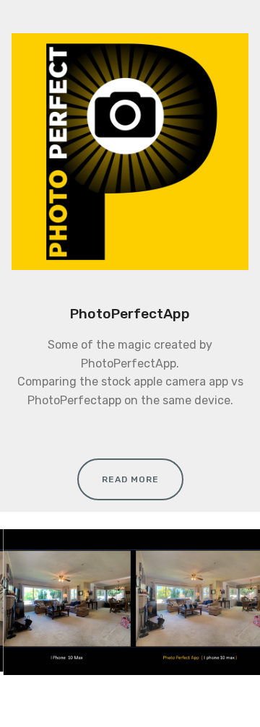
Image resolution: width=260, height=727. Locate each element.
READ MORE (130, 479)
